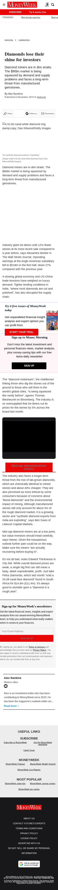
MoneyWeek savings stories (42, 783)
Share (10, 113)
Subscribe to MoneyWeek (15, 742)
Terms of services (37, 647)
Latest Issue (29, 750)
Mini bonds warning (30, 17)
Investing (9, 40)
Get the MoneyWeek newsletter (43, 743)
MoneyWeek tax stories (29, 789)
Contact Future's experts (29, 823)
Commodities (24, 40)
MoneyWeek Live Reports (29, 770)
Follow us (33, 113)
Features (41, 97)
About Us (29, 818)
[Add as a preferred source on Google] (29, 864)
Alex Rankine (15, 93)
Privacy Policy (29, 833)
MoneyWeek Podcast (15, 764)
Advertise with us (29, 843)
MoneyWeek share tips (15, 783)
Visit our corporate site (44, 878)
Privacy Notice (39, 650)
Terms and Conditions (29, 828)
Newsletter (49, 113)
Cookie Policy (29, 838)
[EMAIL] (6, 686)
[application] (29, 436)
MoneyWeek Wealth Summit (43, 764)
